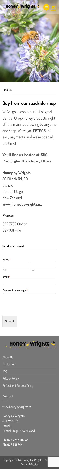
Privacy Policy (10, 378)
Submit (9, 321)
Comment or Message (15, 290)
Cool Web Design (29, 464)
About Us (7, 357)
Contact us (8, 364)
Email (6, 276)
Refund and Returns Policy (17, 385)
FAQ (4, 371)
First (4, 270)
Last (33, 270)
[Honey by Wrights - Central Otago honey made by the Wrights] (21, 7)
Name (7, 259)
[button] (46, 7)
